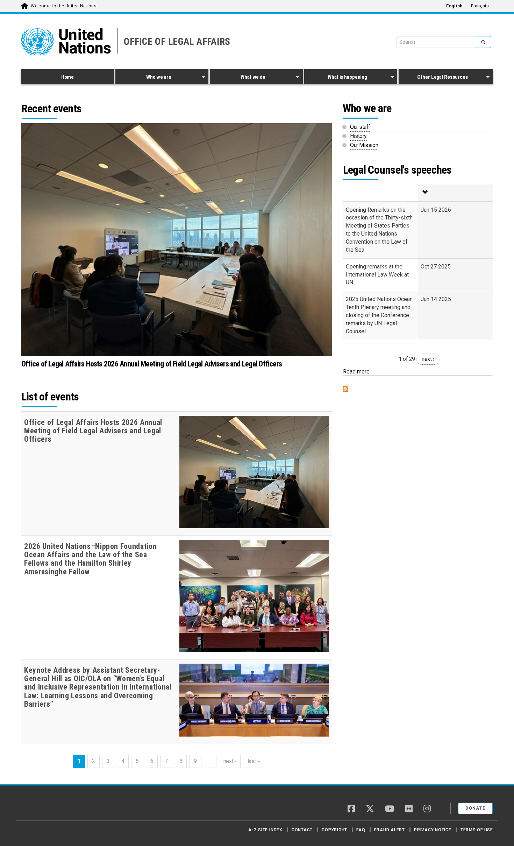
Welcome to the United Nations (64, 6)
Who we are (143, 78)
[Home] (45, 806)
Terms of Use (477, 829)
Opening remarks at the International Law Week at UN (377, 274)
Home (67, 77)
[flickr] (409, 809)
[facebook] (351, 809)
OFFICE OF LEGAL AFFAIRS (177, 41)
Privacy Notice (432, 829)
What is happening (335, 78)
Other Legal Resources (433, 78)
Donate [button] (475, 808)
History (358, 136)
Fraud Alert (389, 829)
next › (229, 761)
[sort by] (455, 193)
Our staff (360, 127)
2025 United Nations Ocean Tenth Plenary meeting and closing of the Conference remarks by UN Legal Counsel (379, 315)
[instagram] (427, 809)
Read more (356, 371)
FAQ (360, 829)
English (454, 6)
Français (480, 6)
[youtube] (389, 809)
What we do (237, 78)
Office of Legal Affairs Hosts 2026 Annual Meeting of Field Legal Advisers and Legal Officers (151, 363)
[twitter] (370, 809)
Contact (302, 829)
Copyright (334, 829)
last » (254, 761)
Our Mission (364, 145)
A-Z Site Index (265, 829)
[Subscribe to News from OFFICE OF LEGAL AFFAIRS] (418, 389)
